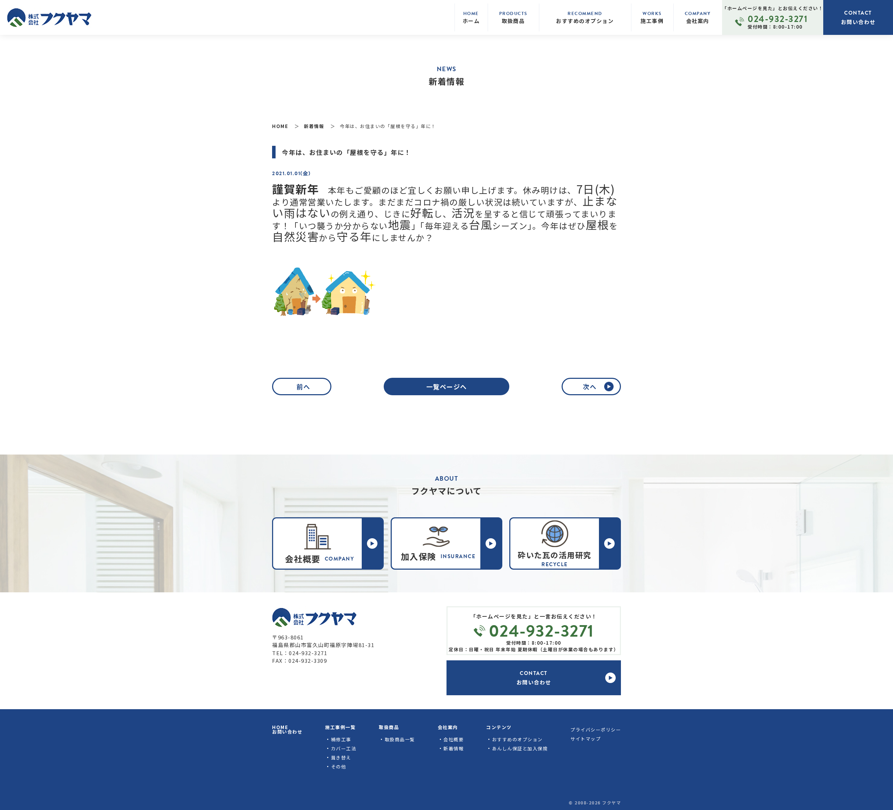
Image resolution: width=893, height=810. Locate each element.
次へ (589, 386)
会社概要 (453, 739)
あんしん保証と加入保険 (520, 748)
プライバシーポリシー (595, 729)
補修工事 (341, 739)
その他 (338, 766)
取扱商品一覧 (400, 739)
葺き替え (341, 757)
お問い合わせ (287, 731)
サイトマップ (585, 738)
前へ (303, 386)
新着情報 (453, 748)
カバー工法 (344, 748)
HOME (280, 727)
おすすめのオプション (517, 739)
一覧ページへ (446, 386)
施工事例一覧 (340, 727)
